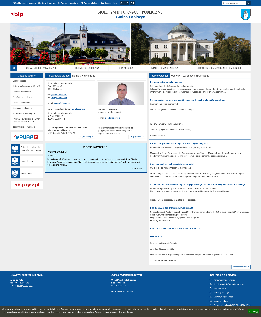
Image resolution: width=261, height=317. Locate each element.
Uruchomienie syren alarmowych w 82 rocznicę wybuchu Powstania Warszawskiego (188, 100)
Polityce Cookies (126, 312)
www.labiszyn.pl (78, 109)
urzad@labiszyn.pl (62, 103)
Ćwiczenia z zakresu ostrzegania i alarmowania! (172, 164)
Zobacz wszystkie (240, 267)
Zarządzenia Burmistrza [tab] (196, 75)
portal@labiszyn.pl (24, 286)
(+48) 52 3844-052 (59, 95)
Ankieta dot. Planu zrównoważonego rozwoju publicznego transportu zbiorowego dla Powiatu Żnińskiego (197, 184)
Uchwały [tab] (176, 75)
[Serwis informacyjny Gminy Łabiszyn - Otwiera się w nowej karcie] (246, 14)
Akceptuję (253, 311)
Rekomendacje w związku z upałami (166, 82)
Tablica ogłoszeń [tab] (159, 75)
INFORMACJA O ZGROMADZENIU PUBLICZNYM (171, 208)
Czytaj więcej (85, 137)
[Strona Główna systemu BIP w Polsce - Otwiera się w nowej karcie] (16, 14)
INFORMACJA (156, 236)
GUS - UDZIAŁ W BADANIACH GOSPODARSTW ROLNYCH (175, 229)
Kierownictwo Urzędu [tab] (58, 75)
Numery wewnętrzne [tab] (83, 75)
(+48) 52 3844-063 (59, 97)
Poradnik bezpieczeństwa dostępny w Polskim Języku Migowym (179, 143)
